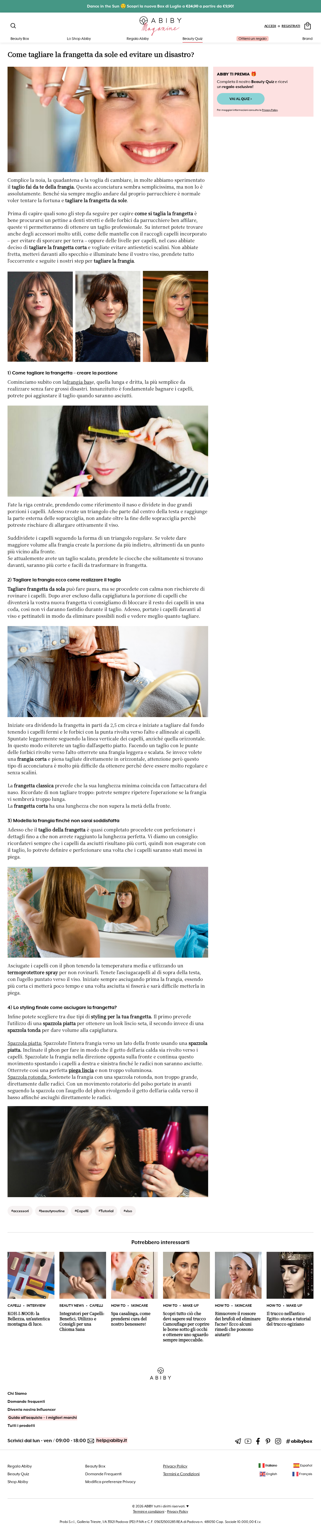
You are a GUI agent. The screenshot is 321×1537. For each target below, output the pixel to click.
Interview (36, 1305)
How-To (118, 1305)
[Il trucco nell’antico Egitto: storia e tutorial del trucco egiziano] (290, 1275)
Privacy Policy (270, 110)
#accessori (20, 1211)
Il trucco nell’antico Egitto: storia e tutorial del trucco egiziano (289, 1319)
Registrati (291, 26)
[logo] (160, 26)
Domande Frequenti (103, 1474)
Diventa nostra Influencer (32, 1409)
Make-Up (191, 1305)
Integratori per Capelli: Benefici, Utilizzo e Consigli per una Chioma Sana (81, 1322)
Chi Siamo (17, 1393)
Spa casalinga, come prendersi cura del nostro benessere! (130, 1319)
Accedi (270, 26)
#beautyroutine (52, 1211)
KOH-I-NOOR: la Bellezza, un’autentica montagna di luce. (29, 1319)
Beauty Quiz (193, 38)
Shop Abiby (18, 1481)
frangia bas (79, 382)
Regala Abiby (138, 38)
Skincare (139, 1305)
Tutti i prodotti (21, 1425)
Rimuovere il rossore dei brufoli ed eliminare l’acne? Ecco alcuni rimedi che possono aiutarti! (238, 1324)
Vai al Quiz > (240, 99)
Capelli (14, 1305)
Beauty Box (95, 1466)
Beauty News (71, 1305)
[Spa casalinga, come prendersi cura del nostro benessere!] (134, 1275)
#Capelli (82, 1211)
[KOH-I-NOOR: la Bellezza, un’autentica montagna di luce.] (31, 1275)
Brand (307, 38)
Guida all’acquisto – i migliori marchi (42, 1417)
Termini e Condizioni (181, 1474)
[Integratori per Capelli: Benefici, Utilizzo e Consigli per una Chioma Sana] (82, 1275)
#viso (128, 1211)
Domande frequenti (26, 1401)
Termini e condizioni (148, 1511)
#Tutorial (106, 1211)
